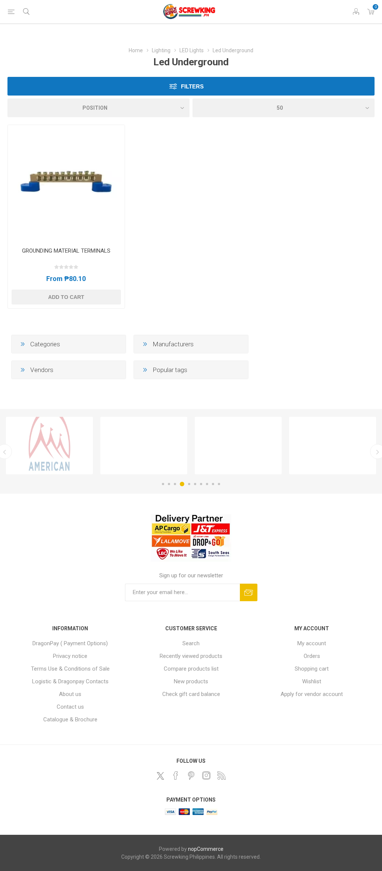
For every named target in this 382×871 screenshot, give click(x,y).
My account (311, 643)
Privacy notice (70, 656)
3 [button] (175, 484)
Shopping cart (312, 668)
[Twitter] (160, 776)
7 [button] (201, 484)
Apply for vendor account (312, 694)
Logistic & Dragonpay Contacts (70, 681)
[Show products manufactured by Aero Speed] (143, 445)
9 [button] (213, 484)
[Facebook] (176, 775)
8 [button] (207, 484)
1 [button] (163, 484)
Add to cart (66, 297)
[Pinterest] (191, 775)
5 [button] (189, 484)
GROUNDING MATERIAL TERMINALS (66, 250)
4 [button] (182, 484)
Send (248, 592)
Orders (312, 656)
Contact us (70, 706)
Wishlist (311, 681)
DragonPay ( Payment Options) (70, 643)
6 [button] (195, 484)
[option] (49, 445)
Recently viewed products (191, 656)
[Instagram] (206, 775)
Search (191, 643)
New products (191, 681)
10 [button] (219, 484)
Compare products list (191, 668)
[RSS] (222, 775)
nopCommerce (205, 849)
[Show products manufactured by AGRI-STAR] (238, 445)
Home (136, 50)
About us (70, 694)
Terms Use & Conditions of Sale (70, 668)
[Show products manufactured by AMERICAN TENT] (49, 445)
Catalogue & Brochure (70, 719)
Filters (192, 86)
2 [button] (169, 484)
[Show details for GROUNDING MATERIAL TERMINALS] (66, 183)
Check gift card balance (191, 694)
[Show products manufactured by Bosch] (332, 445)
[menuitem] (70, 643)
